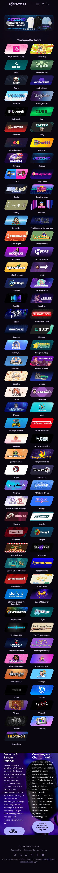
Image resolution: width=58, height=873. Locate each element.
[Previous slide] (8, 23)
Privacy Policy (47, 859)
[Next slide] (50, 23)
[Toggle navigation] (37, 4)
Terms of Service (26, 862)
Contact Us (16, 850)
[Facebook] (37, 855)
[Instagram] (32, 855)
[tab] (23, 29)
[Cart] (47, 4)
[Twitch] (15, 855)
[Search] (43, 4)
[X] (20, 855)
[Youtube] (26, 855)
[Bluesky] (43, 855)
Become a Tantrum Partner (35, 850)
